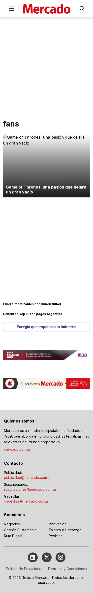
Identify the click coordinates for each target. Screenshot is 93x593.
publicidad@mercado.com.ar (27, 477)
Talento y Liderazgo (65, 530)
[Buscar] (82, 9)
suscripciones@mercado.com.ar (30, 489)
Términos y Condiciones (67, 569)
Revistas (55, 536)
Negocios (12, 524)
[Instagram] (60, 557)
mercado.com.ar (17, 449)
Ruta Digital (13, 536)
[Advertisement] (46, 66)
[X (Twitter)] (47, 557)
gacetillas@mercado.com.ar (26, 501)
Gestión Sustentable (20, 530)
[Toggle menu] (11, 8)
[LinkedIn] (33, 557)
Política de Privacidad (23, 569)
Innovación (57, 524)
